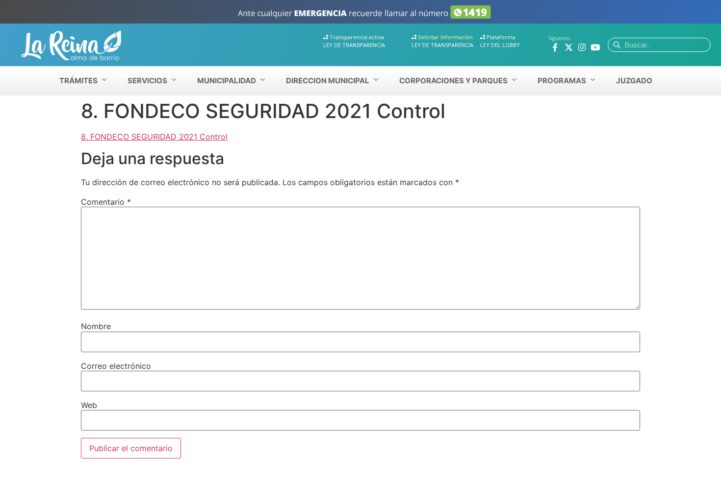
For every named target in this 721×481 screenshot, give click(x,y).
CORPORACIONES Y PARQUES (453, 80)
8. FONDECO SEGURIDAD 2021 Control (154, 137)
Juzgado (634, 80)
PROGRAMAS (562, 80)
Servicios (147, 80)
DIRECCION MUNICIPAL (327, 80)
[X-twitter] (568, 47)
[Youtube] (595, 47)
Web (89, 405)
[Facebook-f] (555, 47)
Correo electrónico (116, 366)
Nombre (96, 326)
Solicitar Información (445, 37)
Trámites (78, 80)
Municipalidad (226, 80)
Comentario (106, 202)
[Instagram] (582, 47)
